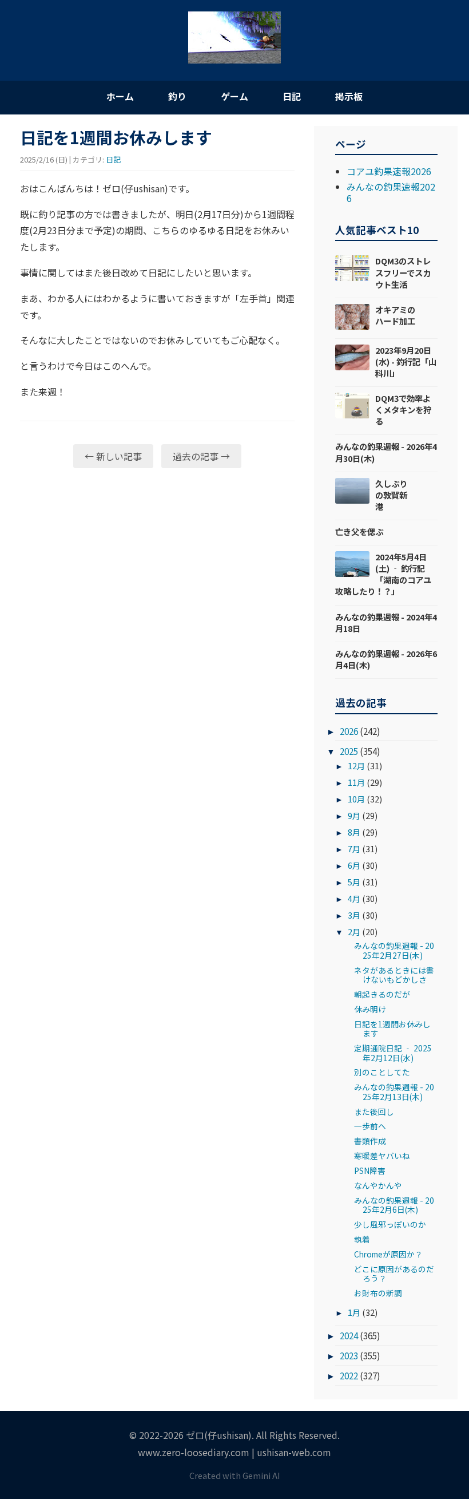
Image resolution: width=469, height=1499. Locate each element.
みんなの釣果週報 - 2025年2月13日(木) (394, 1091)
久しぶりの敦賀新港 (391, 494)
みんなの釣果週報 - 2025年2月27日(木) (394, 950)
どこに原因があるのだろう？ (394, 1273)
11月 (356, 782)
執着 (362, 1239)
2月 (354, 931)
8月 (354, 832)
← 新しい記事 (113, 456)
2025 (349, 751)
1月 (354, 1312)
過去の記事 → (201, 456)
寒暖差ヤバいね (382, 1155)
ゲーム (234, 96)
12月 (356, 766)
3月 (354, 915)
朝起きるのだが (382, 994)
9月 (354, 815)
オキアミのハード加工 (395, 315)
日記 (292, 96)
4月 (354, 898)
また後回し (374, 1111)
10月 (356, 799)
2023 (349, 1355)
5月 (354, 882)
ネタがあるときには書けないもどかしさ (394, 974)
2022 (349, 1375)
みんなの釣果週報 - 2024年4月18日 (386, 622)
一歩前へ (370, 1126)
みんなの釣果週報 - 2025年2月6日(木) (394, 1205)
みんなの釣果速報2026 (391, 192)
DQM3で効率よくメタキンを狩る (403, 409)
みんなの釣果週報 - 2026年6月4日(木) (386, 659)
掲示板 (349, 96)
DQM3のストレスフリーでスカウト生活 (403, 272)
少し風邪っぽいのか (390, 1224)
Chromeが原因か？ (388, 1254)
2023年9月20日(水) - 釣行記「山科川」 (405, 361)
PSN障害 (369, 1170)
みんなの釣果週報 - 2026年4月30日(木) (386, 452)
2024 (349, 1335)
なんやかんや (378, 1185)
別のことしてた (382, 1072)
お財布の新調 (378, 1293)
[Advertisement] (157, 565)
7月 (354, 849)
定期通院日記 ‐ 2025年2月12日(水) (393, 1052)
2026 (349, 731)
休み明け (370, 1009)
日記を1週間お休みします (392, 1028)
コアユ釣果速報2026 (389, 171)
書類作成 (370, 1140)
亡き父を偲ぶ (359, 531)
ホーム (120, 96)
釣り (177, 96)
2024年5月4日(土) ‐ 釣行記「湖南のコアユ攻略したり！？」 (383, 574)
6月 (354, 865)
